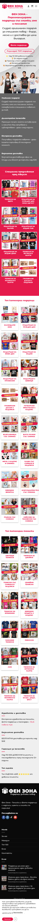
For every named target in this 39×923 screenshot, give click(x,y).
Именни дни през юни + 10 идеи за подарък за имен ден (21, 887)
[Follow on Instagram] (7, 817)
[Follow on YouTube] (15, 817)
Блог (4, 849)
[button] (32, 6)
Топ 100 (5, 845)
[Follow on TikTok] (11, 817)
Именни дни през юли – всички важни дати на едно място (22, 878)
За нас (4, 836)
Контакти (7, 853)
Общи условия (19, 898)
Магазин (5, 840)
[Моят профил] (28, 6)
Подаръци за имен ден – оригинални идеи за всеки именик (20, 868)
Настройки (18, 912)
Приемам (7, 919)
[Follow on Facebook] (3, 817)
